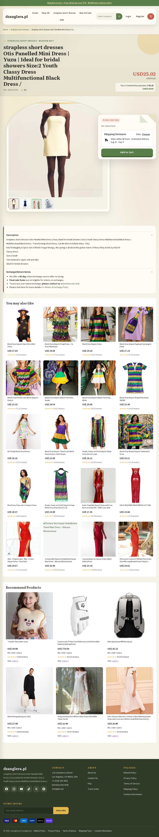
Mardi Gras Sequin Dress (92, 344)
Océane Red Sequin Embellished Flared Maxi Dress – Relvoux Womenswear (60, 560)
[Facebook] (6, 789)
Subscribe (61, 810)
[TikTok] (29, 789)
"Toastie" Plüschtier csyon (17, 642)
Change (146, 134)
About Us (92, 772)
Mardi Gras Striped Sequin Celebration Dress (135, 452)
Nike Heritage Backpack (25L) (19, 716)
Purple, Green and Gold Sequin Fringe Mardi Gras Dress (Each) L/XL (59, 506)
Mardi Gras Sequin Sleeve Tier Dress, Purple (59, 399)
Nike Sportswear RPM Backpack (120, 642)
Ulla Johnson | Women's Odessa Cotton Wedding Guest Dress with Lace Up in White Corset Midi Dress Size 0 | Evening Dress (129, 718)
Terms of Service (132, 783)
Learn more (148, 88)
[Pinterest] (44, 789)
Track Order (93, 789)
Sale (62, 19)
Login (128, 16)
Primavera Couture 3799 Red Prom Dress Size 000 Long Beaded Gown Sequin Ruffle (135, 560)
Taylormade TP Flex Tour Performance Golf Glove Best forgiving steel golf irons (79, 643)
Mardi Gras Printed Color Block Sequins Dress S (22, 399)
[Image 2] (25, 204)
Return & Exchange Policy (56, 287)
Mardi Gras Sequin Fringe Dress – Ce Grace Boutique (59, 345)
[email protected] (71, 283)
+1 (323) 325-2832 (60, 780)
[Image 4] (48, 204)
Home (35, 13)
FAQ (89, 783)
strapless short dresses (64, 13)
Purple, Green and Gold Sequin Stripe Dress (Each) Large (96, 452)
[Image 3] (36, 204)
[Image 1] (13, 204)
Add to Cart (127, 152)
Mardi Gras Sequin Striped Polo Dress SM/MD (134, 399)
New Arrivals (85, 13)
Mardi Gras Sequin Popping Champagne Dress (135, 345)
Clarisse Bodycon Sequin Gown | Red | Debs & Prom (96, 560)
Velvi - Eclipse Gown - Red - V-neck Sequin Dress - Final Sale (20, 560)
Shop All (46, 13)
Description (12, 235)
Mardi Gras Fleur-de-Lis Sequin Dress (21, 505)
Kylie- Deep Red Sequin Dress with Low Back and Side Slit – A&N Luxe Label (97, 506)
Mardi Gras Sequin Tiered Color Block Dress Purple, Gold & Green (59, 452)
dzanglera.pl (16, 16)
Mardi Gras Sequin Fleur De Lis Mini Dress (21, 345)
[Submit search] (119, 16)
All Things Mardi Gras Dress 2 (18, 451)
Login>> (15, 661)
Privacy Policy (130, 778)
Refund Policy (130, 772)
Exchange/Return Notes (18, 272)
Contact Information (133, 794)
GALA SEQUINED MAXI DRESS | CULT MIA (135, 505)
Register (140, 16)
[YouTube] (21, 789)
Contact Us (93, 778)
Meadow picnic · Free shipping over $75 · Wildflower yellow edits (79, 3)
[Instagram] (14, 789)
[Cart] (150, 16)
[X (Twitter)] (36, 789)
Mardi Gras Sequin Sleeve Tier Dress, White (96, 399)
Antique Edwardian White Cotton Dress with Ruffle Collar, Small (77, 717)
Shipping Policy (131, 789)
